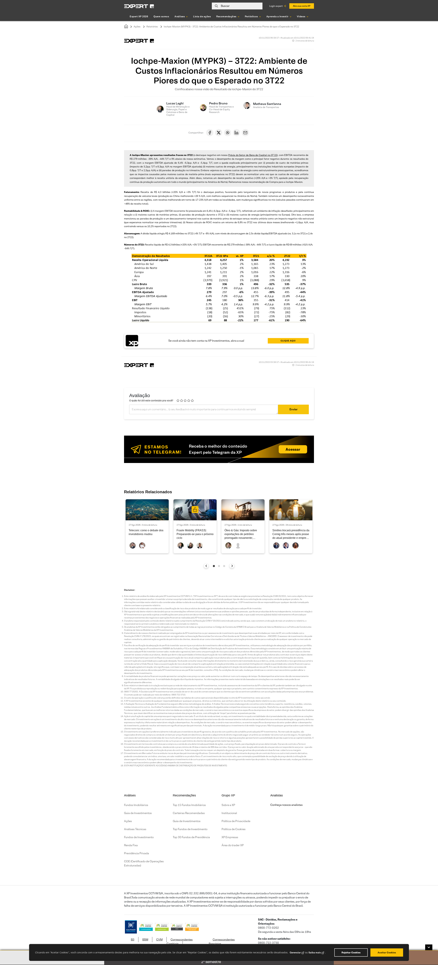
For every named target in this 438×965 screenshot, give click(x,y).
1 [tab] (214, 566)
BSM (145, 939)
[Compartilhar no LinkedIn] (236, 132)
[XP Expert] (139, 6)
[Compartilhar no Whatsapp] (227, 132)
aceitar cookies (387, 952)
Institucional (229, 813)
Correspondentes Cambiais (180, 941)
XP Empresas (230, 837)
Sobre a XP (228, 805)
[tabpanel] (147, 526)
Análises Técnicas (135, 829)
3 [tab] (224, 566)
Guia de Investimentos (138, 813)
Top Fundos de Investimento (190, 829)
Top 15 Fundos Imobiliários (189, 805)
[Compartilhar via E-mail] (245, 132)
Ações (137, 26)
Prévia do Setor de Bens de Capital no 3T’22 (252, 155)
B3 (132, 939)
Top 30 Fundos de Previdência (191, 837)
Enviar (293, 409)
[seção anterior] (206, 565)
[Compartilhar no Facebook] (209, 132)
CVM (159, 939)
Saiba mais (314, 952)
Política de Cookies (234, 829)
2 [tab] (219, 566)
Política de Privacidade (236, 821)
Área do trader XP (233, 845)
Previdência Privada (136, 853)
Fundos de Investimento (139, 837)
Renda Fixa (131, 845)
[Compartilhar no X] (218, 132)
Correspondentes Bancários (222, 941)
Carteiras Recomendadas (189, 813)
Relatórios (152, 26)
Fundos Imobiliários (136, 805)
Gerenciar (295, 952)
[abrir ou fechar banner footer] (428, 947)
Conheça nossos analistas (286, 805)
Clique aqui (288, 340)
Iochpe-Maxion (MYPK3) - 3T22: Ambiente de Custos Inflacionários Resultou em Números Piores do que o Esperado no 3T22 (231, 26)
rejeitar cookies (351, 952)
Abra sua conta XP (301, 6)
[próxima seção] (231, 565)
